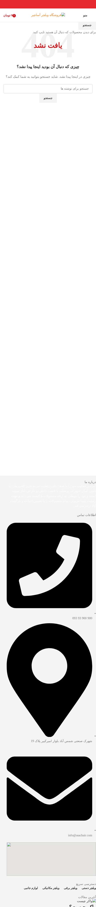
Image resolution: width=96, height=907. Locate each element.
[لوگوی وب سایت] (48, 14)
